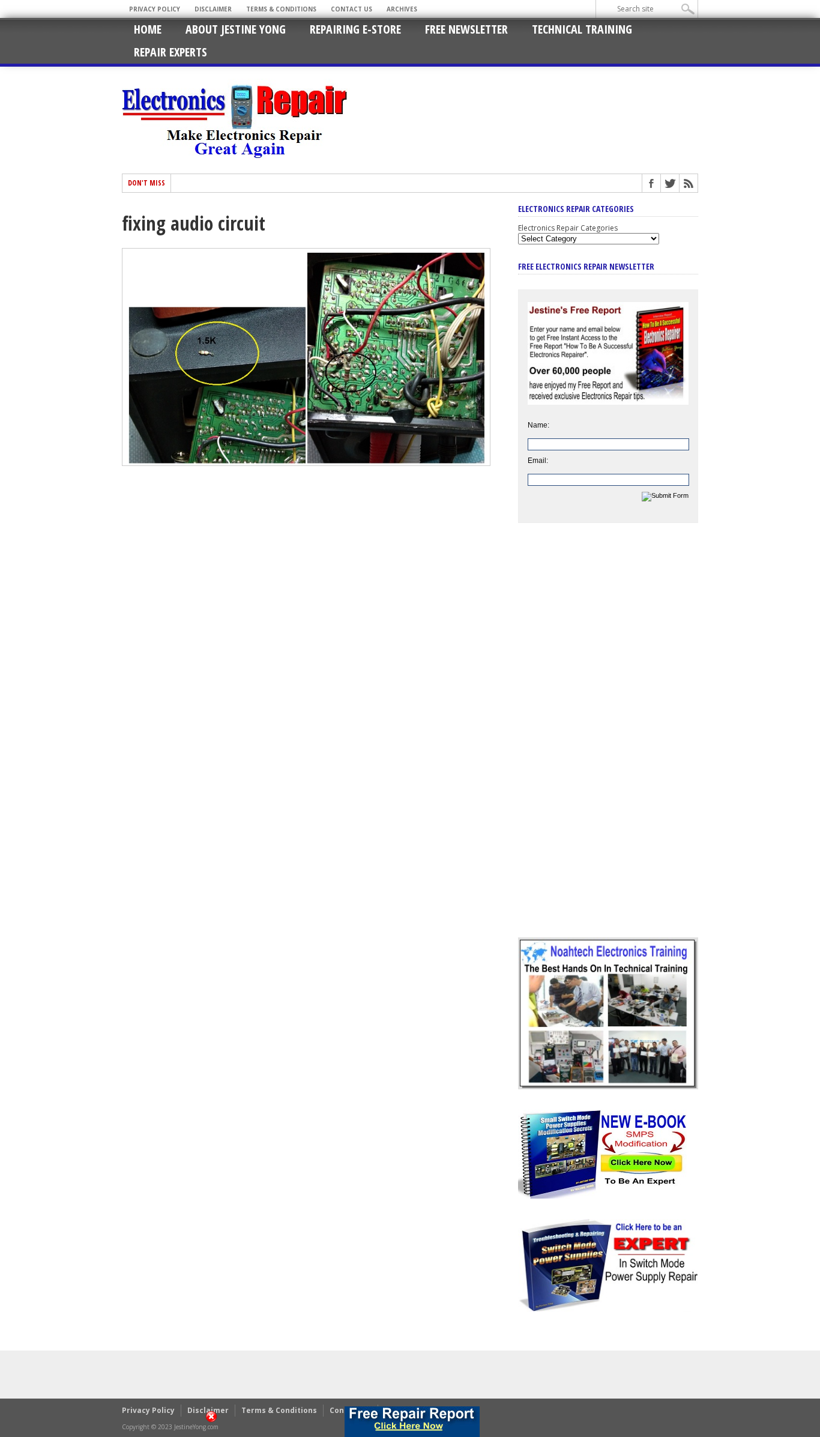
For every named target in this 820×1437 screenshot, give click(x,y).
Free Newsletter (466, 29)
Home (147, 29)
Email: (538, 460)
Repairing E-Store (355, 29)
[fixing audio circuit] (306, 463)
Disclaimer (213, 9)
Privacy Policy (154, 9)
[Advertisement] (608, 739)
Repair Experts (170, 52)
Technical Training (582, 29)
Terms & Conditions (281, 9)
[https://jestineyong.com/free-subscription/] (412, 1421)
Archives (402, 9)
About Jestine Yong (235, 29)
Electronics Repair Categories (568, 228)
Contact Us (351, 9)
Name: (538, 425)
